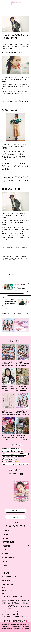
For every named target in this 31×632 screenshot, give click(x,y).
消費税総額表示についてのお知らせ (21, 616)
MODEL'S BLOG (8, 557)
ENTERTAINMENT (8, 542)
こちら (9, 608)
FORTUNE (5, 573)
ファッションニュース (23, 313)
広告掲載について (5, 612)
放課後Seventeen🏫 (7, 454)
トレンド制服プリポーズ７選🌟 (10, 461)
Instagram (6, 565)
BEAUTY (5, 534)
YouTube (5, 569)
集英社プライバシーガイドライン (9, 614)
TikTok (4, 561)
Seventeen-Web (6, 313)
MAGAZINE (6, 580)
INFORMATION (7, 584)
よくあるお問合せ (16, 612)
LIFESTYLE (6, 546)
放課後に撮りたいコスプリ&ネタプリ (11, 448)
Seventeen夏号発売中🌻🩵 (21, 454)
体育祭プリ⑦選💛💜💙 (22, 464)
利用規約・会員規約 (6, 616)
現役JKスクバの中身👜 (17, 451)
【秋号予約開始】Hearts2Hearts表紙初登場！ (14, 456)
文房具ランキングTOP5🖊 (8, 464)
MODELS (5, 553)
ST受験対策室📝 (6, 451)
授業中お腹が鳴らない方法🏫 (9, 459)
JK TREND (5, 550)
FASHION (14, 313)
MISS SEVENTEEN (9, 577)
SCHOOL (5, 538)
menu (29, 3)
